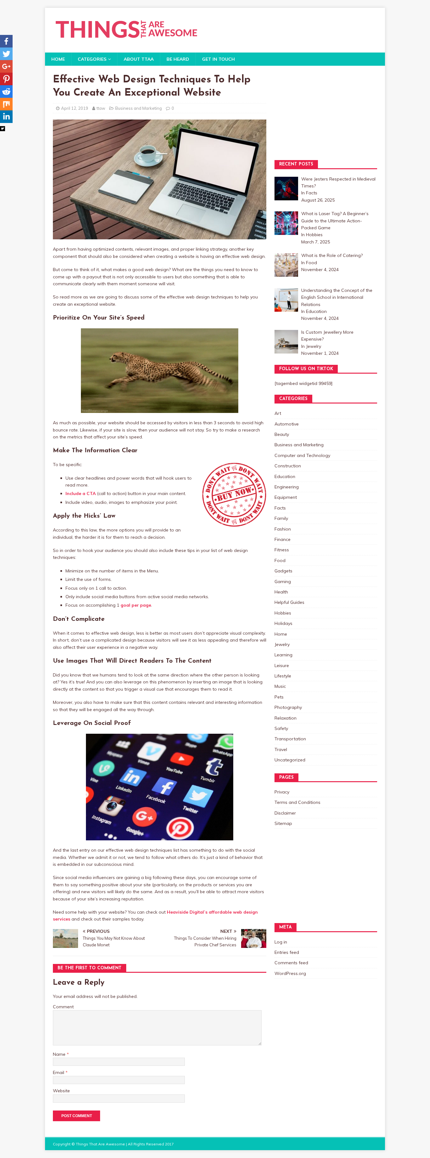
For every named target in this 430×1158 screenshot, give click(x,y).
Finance (282, 539)
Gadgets (283, 571)
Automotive (286, 424)
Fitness (281, 550)
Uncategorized (289, 760)
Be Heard (178, 59)
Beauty (281, 434)
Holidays (283, 623)
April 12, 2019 (74, 108)
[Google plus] (6, 66)
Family (281, 518)
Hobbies (282, 613)
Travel (280, 749)
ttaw (101, 108)
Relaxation (285, 718)
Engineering (286, 487)
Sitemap (283, 823)
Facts (280, 508)
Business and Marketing (138, 108)
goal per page (136, 605)
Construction (287, 466)
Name (60, 1054)
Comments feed (291, 963)
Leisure (281, 665)
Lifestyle (282, 676)
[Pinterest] (6, 79)
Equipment (285, 497)
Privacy (281, 792)
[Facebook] (6, 41)
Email (59, 1072)
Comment (63, 1007)
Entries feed (286, 952)
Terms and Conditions (297, 802)
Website (61, 1091)
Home (58, 59)
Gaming (282, 581)
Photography (288, 707)
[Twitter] (6, 53)
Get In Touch (218, 59)
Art (277, 413)
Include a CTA (80, 493)
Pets (279, 697)
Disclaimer (285, 813)
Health (281, 592)
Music (280, 686)
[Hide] (2, 128)
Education (284, 476)
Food (280, 560)
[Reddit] (6, 91)
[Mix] (6, 104)
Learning (283, 655)
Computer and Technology (302, 455)
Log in (280, 942)
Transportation (290, 739)
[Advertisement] (325, 113)
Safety (281, 728)
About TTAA (139, 59)
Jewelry (282, 644)
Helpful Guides (289, 602)
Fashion (282, 529)
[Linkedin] (6, 116)
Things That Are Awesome (100, 1144)
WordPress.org (290, 973)
